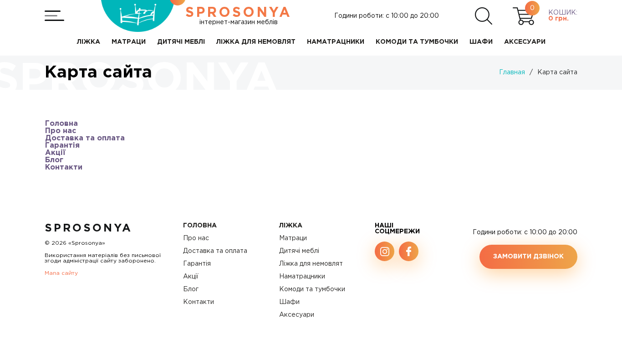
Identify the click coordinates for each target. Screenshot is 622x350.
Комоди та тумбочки (312, 289)
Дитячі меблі (299, 251)
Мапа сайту (61, 273)
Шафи (289, 302)
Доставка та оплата (85, 138)
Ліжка (290, 225)
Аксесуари (296, 315)
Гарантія (62, 145)
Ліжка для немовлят (311, 264)
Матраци (293, 238)
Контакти (63, 167)
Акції (55, 152)
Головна (61, 123)
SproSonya (89, 228)
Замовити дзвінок (528, 256)
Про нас (60, 131)
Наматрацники (302, 276)
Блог (54, 160)
